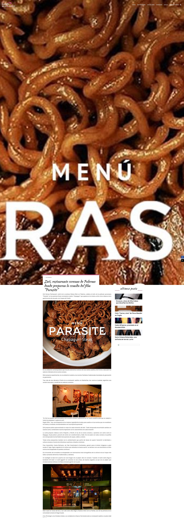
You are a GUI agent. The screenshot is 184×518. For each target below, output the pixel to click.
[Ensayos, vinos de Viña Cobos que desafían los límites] (128, 296)
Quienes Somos (174, 4)
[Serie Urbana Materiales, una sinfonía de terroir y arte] (128, 332)
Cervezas (159, 4)
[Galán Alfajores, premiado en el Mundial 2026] (128, 320)
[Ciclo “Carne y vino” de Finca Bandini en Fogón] (128, 308)
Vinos (133, 4)
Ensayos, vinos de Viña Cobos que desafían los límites (127, 302)
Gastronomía (141, 4)
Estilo (166, 4)
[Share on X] (182, 260)
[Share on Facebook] (182, 257)
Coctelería (150, 4)
